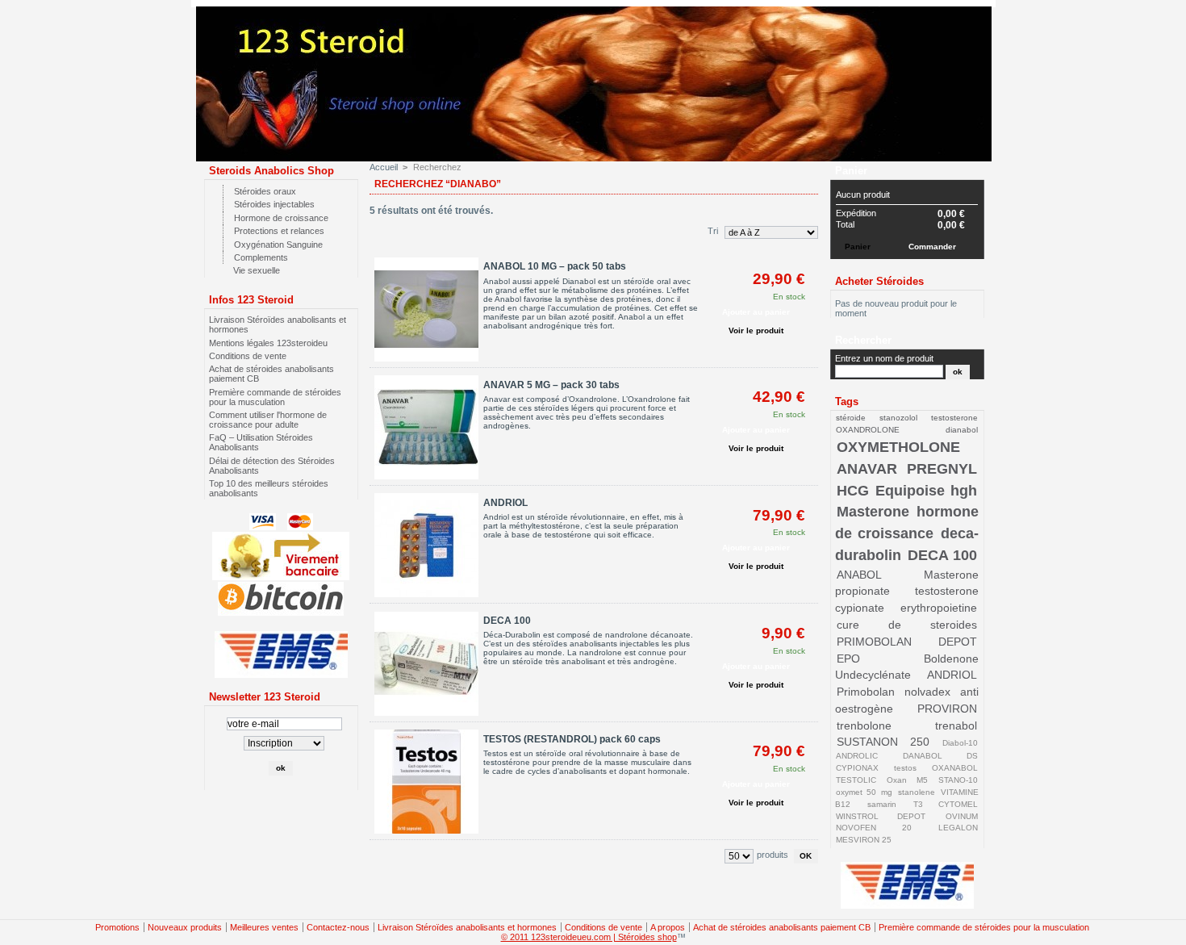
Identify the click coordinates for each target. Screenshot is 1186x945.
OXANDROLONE (868, 429)
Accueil (384, 167)
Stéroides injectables (274, 204)
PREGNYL (942, 469)
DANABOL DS (940, 755)
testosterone (954, 417)
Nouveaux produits (185, 927)
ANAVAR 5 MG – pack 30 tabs (551, 385)
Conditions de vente (247, 356)
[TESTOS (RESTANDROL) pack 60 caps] (426, 782)
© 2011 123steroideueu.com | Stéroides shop (589, 937)
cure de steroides (907, 624)
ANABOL (859, 574)
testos (905, 767)
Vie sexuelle (256, 270)
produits (772, 854)
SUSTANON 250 (883, 741)
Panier (851, 171)
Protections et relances (279, 231)
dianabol (962, 429)
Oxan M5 (907, 780)
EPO (848, 658)
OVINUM (962, 816)
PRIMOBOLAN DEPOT (907, 641)
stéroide (851, 417)
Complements (261, 257)
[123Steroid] (598, 151)
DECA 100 (507, 620)
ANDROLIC (857, 755)
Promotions (117, 927)
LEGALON (958, 827)
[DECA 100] (426, 664)
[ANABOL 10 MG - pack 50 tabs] (426, 310)
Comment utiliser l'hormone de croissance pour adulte (268, 419)
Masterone (873, 512)
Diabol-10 (960, 742)
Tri (713, 231)
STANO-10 (958, 780)
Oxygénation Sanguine (278, 244)
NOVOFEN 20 (873, 827)
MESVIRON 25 (864, 839)
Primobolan (866, 691)
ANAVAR (867, 469)
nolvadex (927, 691)
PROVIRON (947, 708)
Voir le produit (756, 330)
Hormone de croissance (281, 218)
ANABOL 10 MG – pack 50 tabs (554, 266)
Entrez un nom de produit (884, 358)
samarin (881, 804)
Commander (932, 246)
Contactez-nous (338, 927)
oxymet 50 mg (864, 792)
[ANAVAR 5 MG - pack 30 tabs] (426, 428)
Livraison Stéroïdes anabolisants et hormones (467, 927)
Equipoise (910, 491)
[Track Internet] (281, 674)
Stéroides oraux (265, 191)
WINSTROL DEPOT (880, 816)
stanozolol (898, 417)
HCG (853, 491)
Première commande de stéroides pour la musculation (275, 397)
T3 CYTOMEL (945, 804)
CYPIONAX (857, 767)
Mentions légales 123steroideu (268, 343)
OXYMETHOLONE (898, 447)
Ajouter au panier (756, 311)
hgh (963, 491)
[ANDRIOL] (426, 546)
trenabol (956, 725)
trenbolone (864, 725)
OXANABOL (955, 767)
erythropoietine (938, 607)
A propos (667, 927)
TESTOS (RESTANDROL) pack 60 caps (572, 739)
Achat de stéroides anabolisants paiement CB (782, 927)
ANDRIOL (505, 502)
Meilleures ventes (264, 927)
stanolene (916, 792)
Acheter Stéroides (879, 281)
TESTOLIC (856, 780)
